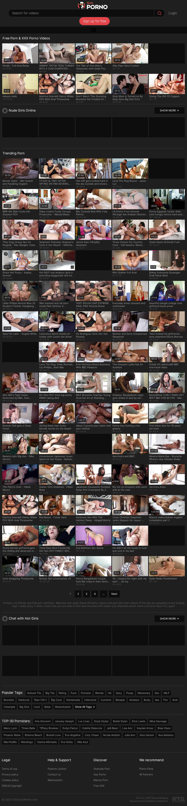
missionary (144, 692)
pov (165, 699)
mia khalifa (10, 741)
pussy (129, 692)
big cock (56, 699)
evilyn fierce (70, 728)
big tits (49, 692)
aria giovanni (42, 721)
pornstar (86, 692)
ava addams (165, 735)
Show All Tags (83, 706)
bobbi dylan (120, 721)
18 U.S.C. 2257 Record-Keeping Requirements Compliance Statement (149, 799)
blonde (99, 692)
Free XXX (99, 785)
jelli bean (112, 728)
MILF (166, 692)
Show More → (169, 110)
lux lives (83, 721)
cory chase (92, 735)
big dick (24, 706)
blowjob (120, 699)
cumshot (106, 699)
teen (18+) (40, 699)
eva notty (67, 741)
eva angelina (72, 735)
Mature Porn (101, 780)
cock (37, 706)
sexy (119, 692)
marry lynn (10, 728)
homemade (73, 699)
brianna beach (33, 735)
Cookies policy (10, 780)
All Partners (146, 774)
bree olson (164, 728)
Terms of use (9, 768)
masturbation (63, 706)
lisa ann (127, 728)
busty (147, 699)
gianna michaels (47, 741)
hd (109, 692)
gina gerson (147, 735)
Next (114, 593)
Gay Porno (100, 774)
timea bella (28, 728)
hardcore (23, 699)
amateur (134, 699)
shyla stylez (101, 721)
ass (157, 699)
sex (157, 692)
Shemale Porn (102, 768)
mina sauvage (158, 721)
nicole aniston (111, 735)
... (103, 593)
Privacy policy (10, 774)
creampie (9, 706)
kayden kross (145, 728)
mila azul (82, 741)
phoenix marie (12, 735)
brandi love (53, 735)
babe (47, 706)
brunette (9, 699)
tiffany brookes (48, 728)
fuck (74, 692)
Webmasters (55, 780)
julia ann (129, 735)
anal (175, 699)
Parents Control (57, 768)
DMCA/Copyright (12, 785)
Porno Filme (146, 768)
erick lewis (138, 721)
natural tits (34, 692)
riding (62, 692)
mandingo (27, 741)
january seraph (64, 721)
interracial (90, 699)
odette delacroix (92, 728)
